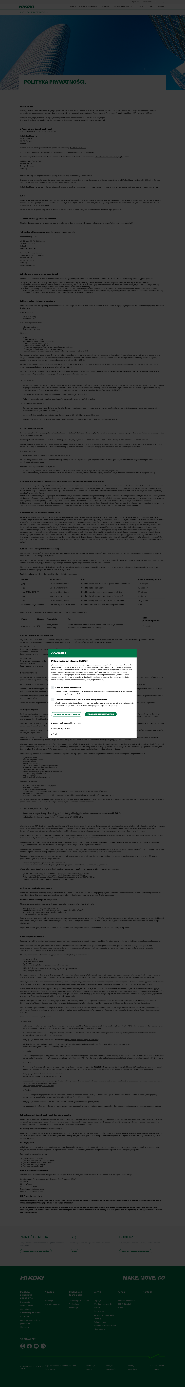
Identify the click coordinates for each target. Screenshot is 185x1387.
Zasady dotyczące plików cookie (67, 723)
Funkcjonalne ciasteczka (68, 688)
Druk (55, 734)
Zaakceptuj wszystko (100, 715)
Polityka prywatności (62, 729)
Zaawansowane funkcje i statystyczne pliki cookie (81, 700)
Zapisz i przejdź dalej (67, 715)
